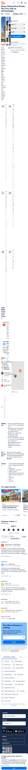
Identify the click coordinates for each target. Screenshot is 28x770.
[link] (11, 503)
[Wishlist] (17, 3)
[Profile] (25, 3)
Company (4, 739)
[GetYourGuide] (3, 3)
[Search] (14, 3)
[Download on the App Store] (19, 731)
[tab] (9, 657)
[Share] (25, 14)
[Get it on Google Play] (7, 731)
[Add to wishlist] (19, 490)
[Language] (21, 3)
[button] (5, 14)
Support (4, 736)
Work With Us (5, 743)
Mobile (4, 728)
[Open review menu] (25, 545)
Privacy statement (15, 651)
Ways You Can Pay (7, 746)
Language (4, 712)
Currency (4, 720)
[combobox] (15, 538)
